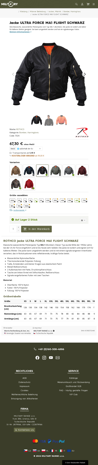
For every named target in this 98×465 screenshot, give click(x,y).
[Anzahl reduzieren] (18, 230)
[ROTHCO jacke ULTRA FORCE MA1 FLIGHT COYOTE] (16, 171)
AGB (24, 378)
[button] (82, 4)
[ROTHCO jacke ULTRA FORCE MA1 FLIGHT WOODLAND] (16, 184)
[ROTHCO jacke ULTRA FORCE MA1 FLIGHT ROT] (29, 184)
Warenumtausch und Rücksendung (73, 382)
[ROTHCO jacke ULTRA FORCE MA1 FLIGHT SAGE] (56, 171)
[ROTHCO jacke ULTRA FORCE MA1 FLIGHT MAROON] (82, 171)
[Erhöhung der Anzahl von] (18, 227)
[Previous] (13, 74)
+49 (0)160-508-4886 (50, 349)
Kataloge (73, 378)
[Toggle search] (76, 4)
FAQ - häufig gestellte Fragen (73, 390)
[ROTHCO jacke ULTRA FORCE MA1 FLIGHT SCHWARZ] (42, 171)
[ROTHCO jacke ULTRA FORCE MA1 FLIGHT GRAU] (69, 171)
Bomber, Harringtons (29, 132)
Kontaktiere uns (26, 430)
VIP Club (73, 394)
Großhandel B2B (73, 386)
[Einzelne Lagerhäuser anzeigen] (83, 220)
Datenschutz (24, 382)
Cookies (24, 390)
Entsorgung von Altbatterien (24, 398)
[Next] (84, 74)
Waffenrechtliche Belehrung (24, 394)
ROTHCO (20, 129)
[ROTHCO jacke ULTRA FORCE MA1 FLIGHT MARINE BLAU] (29, 171)
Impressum (24, 386)
